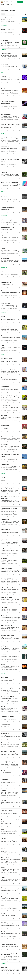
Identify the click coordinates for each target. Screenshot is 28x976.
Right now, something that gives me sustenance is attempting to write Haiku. (10, 91)
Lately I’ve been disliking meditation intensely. (9, 408)
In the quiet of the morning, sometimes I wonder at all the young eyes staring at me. (10, 149)
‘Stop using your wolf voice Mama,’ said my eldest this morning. (10, 689)
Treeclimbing (5, 770)
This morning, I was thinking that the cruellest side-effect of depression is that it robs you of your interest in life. (10, 437)
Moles (3, 867)
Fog (2, 291)
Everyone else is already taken (9, 396)
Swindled (3, 838)
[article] (14, 20)
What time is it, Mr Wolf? (8, 588)
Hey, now (3, 76)
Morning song (5, 146)
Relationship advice (6, 358)
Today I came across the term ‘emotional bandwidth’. (10, 418)
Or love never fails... (5, 31)
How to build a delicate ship (9, 18)
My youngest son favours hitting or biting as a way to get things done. (9, 238)
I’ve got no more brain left (8, 944)
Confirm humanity (6, 53)
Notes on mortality (6, 625)
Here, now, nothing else (7, 207)
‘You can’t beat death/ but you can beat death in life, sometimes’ (10, 679)
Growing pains (5, 425)
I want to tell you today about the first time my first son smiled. (10, 667)
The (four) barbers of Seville (9, 761)
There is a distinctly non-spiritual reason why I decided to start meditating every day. (10, 870)
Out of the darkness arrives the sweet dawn (10, 497)
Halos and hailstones (7, 810)
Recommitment (5, 405)
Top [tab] (7, 14)
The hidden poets (6, 932)
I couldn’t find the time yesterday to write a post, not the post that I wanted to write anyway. (10, 522)
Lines (2, 368)
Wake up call (4, 677)
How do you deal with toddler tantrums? (10, 718)
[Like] (2, 82)
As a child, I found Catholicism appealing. (10, 744)
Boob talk (3, 800)
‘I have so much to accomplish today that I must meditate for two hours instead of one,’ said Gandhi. (10, 531)
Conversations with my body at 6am (10, 820)
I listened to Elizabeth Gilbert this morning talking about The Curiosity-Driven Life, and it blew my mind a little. (10, 924)
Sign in (25, 1)
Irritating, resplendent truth (9, 487)
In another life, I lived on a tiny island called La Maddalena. (9, 709)
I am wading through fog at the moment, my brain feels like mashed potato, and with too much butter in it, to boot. (10, 293)
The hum (3, 922)
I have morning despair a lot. (8, 105)
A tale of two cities (6, 539)
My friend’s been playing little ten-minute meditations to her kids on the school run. (10, 260)
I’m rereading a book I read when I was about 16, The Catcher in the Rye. (10, 657)
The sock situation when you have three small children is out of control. (10, 781)
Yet (2, 887)
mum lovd (3, 163)
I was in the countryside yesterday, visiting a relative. (9, 561)
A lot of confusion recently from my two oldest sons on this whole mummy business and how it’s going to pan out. (10, 197)
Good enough (5, 519)
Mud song (4, 558)
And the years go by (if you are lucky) (10, 455)
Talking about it (5, 858)
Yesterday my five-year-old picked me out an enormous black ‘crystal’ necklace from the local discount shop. (10, 447)
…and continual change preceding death (7, 102)
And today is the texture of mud (10, 137)
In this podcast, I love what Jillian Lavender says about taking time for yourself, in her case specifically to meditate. (9, 512)
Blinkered (4, 435)
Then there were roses (7, 29)
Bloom (3, 664)
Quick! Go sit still (6, 529)
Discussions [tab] (11, 14)
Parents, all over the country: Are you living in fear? (9, 850)
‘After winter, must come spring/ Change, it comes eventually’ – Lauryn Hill (10, 879)
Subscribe (20, 1)
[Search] (25, 14)
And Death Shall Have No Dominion (8, 789)
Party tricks (4, 444)
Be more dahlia (5, 40)
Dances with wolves (6, 687)
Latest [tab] (3, 14)
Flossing (3, 897)
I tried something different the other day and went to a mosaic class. (10, 338)
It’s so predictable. (5, 726)
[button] (2, 4)
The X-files (4, 415)
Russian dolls (5, 386)
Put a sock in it (5, 779)
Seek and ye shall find (7, 696)
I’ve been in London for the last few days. (10, 609)
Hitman (3, 236)
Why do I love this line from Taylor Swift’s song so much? (9, 126)
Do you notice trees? (6, 772)
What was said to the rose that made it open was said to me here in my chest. (10, 969)
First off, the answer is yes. (7, 284)
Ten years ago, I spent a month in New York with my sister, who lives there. (10, 541)
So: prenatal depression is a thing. (9, 831)
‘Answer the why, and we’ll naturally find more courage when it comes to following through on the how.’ (10, 889)
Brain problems (5, 724)
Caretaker (4, 172)
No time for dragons (6, 568)
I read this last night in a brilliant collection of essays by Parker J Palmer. (10, 500)
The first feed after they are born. (9, 915)
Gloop (2, 345)
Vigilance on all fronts (7, 548)
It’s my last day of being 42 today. (9, 458)
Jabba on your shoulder (8, 635)
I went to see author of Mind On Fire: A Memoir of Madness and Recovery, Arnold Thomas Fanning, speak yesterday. (10, 551)
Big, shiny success (6, 219)
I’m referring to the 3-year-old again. (9, 946)
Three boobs (4, 615)
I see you (3, 654)
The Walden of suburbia (8, 751)
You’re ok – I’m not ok (7, 578)
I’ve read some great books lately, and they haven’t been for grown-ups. (10, 328)
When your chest (5, 272)
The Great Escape (6, 114)
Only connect (5, 743)
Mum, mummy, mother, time (9, 195)
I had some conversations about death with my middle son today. (10, 628)
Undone (3, 248)
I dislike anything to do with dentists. (9, 898)
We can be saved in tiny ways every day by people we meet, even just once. (10, 812)
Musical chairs (5, 258)
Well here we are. (5, 209)
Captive (3, 848)
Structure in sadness (7, 89)
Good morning (5, 464)
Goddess (3, 877)
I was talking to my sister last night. (9, 379)
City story (4, 607)
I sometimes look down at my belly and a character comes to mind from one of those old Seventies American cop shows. (10, 618)
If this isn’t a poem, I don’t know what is (10, 160)
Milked (3, 913)
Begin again (4, 64)
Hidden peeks (5, 326)
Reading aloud (5, 377)
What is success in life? (6, 220)
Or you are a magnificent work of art (9, 66)
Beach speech (5, 645)
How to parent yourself (7, 227)
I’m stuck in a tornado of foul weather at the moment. (10, 348)
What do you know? (6, 597)
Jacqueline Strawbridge (10, 21)
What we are (4, 967)
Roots (2, 905)
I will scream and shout (7, 716)
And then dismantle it (6, 19)
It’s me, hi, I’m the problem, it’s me (10, 124)
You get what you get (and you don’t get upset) (9, 953)
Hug (2, 271)
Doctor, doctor (5, 733)
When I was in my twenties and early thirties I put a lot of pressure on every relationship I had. (10, 360)
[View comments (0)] (8, 23)
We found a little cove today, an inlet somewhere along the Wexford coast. (10, 647)
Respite (3, 316)
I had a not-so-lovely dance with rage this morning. (10, 479)
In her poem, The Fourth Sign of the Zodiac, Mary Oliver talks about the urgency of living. (9, 793)
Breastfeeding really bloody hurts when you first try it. (10, 802)
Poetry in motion (5, 303)
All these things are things (8, 830)
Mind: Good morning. (6, 823)
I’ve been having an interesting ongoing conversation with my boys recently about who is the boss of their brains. (10, 184)
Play (2, 335)
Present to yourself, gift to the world (9, 508)
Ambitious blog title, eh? (7, 229)
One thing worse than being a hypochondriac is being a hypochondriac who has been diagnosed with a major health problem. (10, 735)
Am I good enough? (6, 282)
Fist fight (3, 477)
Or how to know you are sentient (9, 55)
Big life (3, 706)
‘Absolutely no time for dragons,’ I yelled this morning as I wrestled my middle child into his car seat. (10, 570)
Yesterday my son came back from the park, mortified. (10, 427)
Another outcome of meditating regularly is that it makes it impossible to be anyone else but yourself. (10, 398)
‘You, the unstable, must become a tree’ (10, 907)
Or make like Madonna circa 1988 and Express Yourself (10, 43)
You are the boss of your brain (9, 182)
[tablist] (8, 14)
